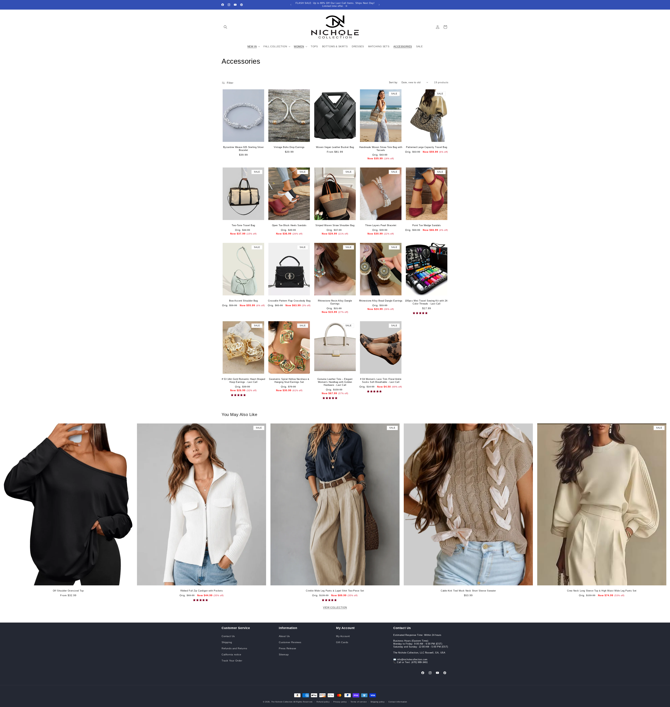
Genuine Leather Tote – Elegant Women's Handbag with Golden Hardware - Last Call (334, 382)
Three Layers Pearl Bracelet (380, 225)
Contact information (397, 702)
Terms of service (359, 702)
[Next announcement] (379, 4)
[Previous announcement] (291, 4)
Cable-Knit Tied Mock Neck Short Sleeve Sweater (468, 591)
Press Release (287, 648)
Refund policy (323, 702)
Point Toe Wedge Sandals (426, 225)
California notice (231, 654)
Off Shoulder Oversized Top (68, 591)
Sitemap (284, 654)
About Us (284, 636)
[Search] (225, 27)
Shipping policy (377, 702)
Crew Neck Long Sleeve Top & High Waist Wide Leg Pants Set (601, 591)
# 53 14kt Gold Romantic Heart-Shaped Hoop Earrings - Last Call (243, 380)
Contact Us (228, 636)
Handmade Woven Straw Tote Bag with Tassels (380, 148)
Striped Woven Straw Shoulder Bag (334, 225)
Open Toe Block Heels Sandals (289, 225)
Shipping (227, 642)
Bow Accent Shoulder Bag (243, 300)
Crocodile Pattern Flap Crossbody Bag (289, 300)
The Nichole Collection (282, 702)
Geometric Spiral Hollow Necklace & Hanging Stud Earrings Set (289, 380)
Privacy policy (340, 702)
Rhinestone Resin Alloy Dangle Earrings (335, 302)
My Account (343, 636)
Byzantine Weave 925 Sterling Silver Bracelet (243, 148)
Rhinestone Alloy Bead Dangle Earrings (381, 300)
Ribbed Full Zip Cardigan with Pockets (201, 591)
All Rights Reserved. (303, 702)
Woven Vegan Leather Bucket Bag (335, 147)
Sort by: (393, 82)
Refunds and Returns (234, 648)
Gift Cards (342, 642)
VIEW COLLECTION (335, 607)
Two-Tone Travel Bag (243, 225)
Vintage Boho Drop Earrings (289, 147)
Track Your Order (232, 660)
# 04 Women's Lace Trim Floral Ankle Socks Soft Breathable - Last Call (380, 380)
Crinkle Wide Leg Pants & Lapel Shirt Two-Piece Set (335, 591)
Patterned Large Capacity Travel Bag (426, 147)
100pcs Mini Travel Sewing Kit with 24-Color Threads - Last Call (426, 302)
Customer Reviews (290, 642)
